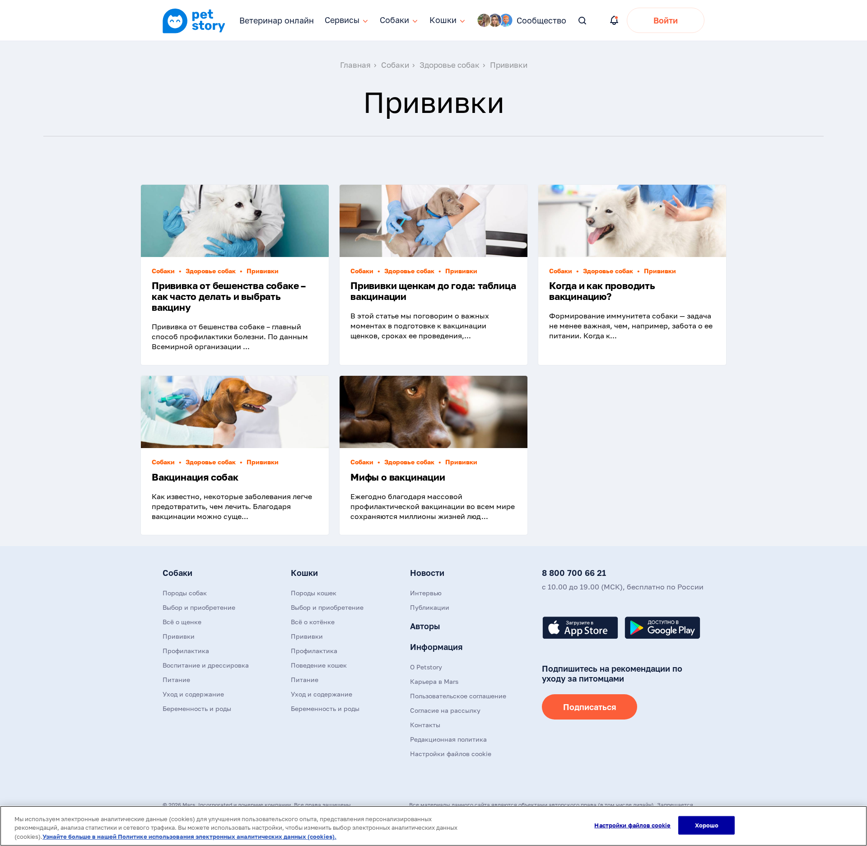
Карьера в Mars (434, 681)
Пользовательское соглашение (458, 696)
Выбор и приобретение (199, 607)
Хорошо (707, 824)
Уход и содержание (193, 694)
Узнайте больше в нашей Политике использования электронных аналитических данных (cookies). (189, 836)
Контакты (425, 725)
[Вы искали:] (583, 21)
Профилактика (186, 650)
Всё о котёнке (313, 622)
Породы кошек (313, 593)
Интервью (426, 593)
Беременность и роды (197, 708)
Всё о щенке (182, 622)
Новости (427, 573)
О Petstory (426, 667)
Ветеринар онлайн (276, 20)
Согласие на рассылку (445, 710)
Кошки (304, 573)
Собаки (177, 573)
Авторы (425, 626)
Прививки (179, 636)
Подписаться (589, 707)
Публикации (429, 607)
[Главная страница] (194, 32)
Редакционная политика (448, 739)
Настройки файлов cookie (632, 824)
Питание (176, 679)
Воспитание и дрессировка (206, 665)
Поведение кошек (319, 665)
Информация (436, 647)
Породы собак (185, 593)
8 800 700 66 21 (574, 573)
